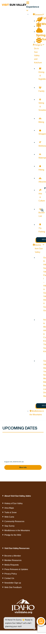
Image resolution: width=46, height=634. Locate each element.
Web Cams (9, 517)
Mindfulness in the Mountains (17, 530)
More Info (23, 467)
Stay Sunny (9, 526)
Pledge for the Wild (12, 535)
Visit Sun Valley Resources (16, 548)
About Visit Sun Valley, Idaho (17, 495)
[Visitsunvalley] (42, 210)
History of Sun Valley (13, 503)
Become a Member (12, 556)
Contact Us (9, 578)
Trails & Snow (10, 512)
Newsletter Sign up (12, 583)
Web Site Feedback (13, 587)
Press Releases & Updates (16, 569)
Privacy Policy (10, 574)
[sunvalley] (14, 4)
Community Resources (14, 521)
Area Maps (9, 508)
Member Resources (12, 560)
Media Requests (11, 565)
